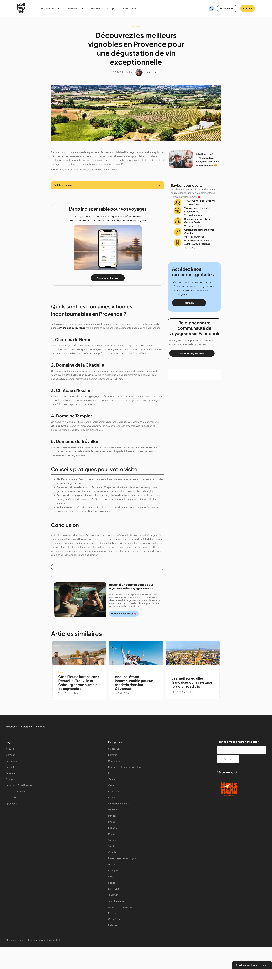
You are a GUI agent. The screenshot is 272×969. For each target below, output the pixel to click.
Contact (247, 8)
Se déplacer (114, 748)
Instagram (26, 726)
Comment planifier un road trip (124, 766)
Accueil (10, 748)
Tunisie (111, 846)
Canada (112, 785)
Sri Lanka (113, 827)
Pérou (111, 773)
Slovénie (112, 754)
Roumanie (113, 791)
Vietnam (112, 779)
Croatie (112, 852)
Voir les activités (192, 225)
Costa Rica (114, 919)
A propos (10, 779)
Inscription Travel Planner (19, 785)
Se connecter (227, 8)
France (111, 882)
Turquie (112, 840)
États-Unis (113, 888)
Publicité (10, 766)
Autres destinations (118, 803)
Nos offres (11, 797)
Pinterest (41, 726)
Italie (110, 876)
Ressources (12, 773)
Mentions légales (15, 939)
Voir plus (189, 302)
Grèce (111, 864)
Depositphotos (54, 939)
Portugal (112, 815)
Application (12, 803)
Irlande (111, 821)
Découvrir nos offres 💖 (124, 613)
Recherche (12, 760)
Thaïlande (113, 894)
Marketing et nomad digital (122, 858)
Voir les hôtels (191, 204)
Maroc (111, 833)
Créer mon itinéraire (108, 278)
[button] (48, 8)
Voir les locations (193, 215)
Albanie (112, 797)
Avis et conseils (116, 900)
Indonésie (113, 809)
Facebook (11, 726)
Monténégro (114, 760)
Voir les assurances (194, 236)
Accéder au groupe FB (192, 353)
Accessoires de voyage (120, 906)
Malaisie (112, 925)
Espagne (113, 870)
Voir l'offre (189, 247)
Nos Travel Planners (16, 791)
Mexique (112, 913)
